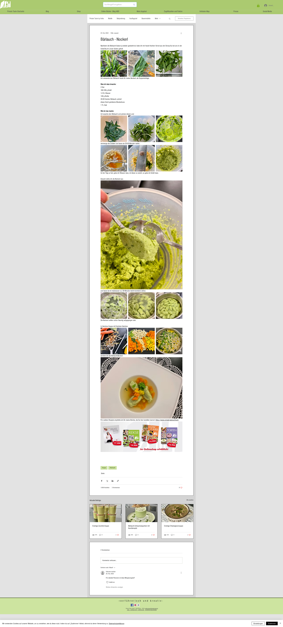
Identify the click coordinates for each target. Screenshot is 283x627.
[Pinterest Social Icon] (135, 605)
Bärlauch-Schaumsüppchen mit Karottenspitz (139, 527)
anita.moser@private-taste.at (151, 608)
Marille (110, 18)
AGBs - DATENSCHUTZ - (132, 610)
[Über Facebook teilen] (102, 481)
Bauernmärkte (146, 18)
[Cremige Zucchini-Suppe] (106, 513)
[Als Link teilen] (118, 481)
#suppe (104, 468)
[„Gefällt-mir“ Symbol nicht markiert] (107, 582)
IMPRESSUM (141, 610)
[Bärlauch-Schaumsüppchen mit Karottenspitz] (142, 513)
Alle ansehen (189, 500)
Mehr (156, 18)
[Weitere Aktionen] (181, 33)
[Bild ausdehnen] (114, 63)
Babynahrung (121, 18)
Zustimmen (272, 623)
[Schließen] (280, 623)
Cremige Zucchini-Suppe (100, 526)
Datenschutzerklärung (116, 623)
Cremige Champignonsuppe (173, 526)
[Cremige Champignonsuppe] (177, 513)
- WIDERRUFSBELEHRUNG (150, 610)
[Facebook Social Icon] (132, 605)
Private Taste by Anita (97, 18)
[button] (258, 5)
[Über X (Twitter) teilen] (107, 481)
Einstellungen (258, 623)
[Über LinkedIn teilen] (112, 481)
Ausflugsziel (133, 18)
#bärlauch (112, 468)
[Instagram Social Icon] (138, 605)
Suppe (102, 473)
